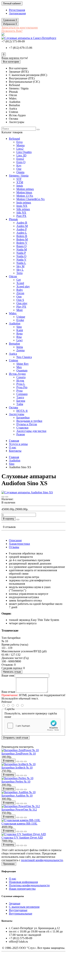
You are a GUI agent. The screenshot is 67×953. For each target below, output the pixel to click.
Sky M (20, 266)
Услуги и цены (18, 444)
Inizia (19, 347)
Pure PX (21, 215)
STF (19, 179)
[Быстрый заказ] (17, 519)
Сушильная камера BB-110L (19, 823)
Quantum (21, 370)
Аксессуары (16, 414)
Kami (19, 330)
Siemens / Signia (18, 175)
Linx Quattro (24, 152)
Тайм (19, 404)
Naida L (21, 263)
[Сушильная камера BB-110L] (20, 820)
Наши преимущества (22, 888)
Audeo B (21, 222)
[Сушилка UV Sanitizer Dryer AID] (23, 834)
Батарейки (23, 417)
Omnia (20, 172)
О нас (12, 447)
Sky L (20, 269)
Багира (20, 400)
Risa (19, 336)
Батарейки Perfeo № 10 (15, 781)
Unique (20, 316)
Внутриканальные (20, 913)
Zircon (20, 293)
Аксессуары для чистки (31, 431)
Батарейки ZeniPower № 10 (18, 753)
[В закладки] (2, 496)
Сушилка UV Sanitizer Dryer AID (22, 837)
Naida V (21, 259)
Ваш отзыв (8, 691)
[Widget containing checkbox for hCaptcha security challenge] (32, 726)
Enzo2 (20, 158)
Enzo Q (20, 162)
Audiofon (14, 323)
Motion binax (24, 192)
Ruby (19, 289)
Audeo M (22, 226)
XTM (19, 182)
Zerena (20, 350)
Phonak (13, 219)
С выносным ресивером (24, 906)
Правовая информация (23, 882)
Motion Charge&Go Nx (30, 199)
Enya (19, 142)
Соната (20, 377)
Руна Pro (21, 387)
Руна (19, 390)
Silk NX (21, 212)
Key (18, 165)
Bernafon (14, 343)
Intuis (19, 185)
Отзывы (14, 547)
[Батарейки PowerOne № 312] (20, 806)
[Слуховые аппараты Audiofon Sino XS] (27, 492)
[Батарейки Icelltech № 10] (18, 764)
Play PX (21, 306)
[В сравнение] (6, 496)
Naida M (21, 249)
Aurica (13, 353)
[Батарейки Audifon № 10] (18, 792)
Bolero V (21, 242)
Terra (19, 273)
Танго (20, 397)
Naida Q (21, 256)
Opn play (21, 303)
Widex (13, 313)
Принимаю (9, 863)
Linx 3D (21, 155)
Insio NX (21, 205)
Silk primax (23, 209)
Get (18, 279)
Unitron (13, 360)
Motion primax (25, 189)
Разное (20, 434)
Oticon (13, 276)
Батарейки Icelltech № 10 (17, 767)
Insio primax (23, 202)
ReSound (14, 138)
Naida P (21, 252)
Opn (19, 296)
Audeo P (21, 229)
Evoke (20, 320)
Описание (15, 540)
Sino (19, 326)
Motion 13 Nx (24, 195)
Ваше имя (7, 675)
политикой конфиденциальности (42, 860)
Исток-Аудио (17, 373)
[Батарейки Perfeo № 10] (17, 778)
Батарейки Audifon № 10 (17, 795)
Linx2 (19, 148)
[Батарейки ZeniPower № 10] (20, 750)
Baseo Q (21, 246)
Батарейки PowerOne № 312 (19, 809)
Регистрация (17, 10)
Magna (20, 145)
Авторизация (17, 13)
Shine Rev (22, 363)
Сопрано (22, 394)
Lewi (19, 340)
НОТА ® (22, 410)
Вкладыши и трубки (29, 420)
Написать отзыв (12, 671)
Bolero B (21, 236)
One (18, 168)
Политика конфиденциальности (29, 885)
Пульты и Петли (26, 424)
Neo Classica (24, 357)
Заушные (14, 903)
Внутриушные (18, 910)
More (19, 310)
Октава (13, 407)
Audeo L (21, 232)
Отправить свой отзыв (15, 737)
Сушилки (22, 427)
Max (19, 367)
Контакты (15, 450)
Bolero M (22, 239)
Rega (19, 333)
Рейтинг (6, 701)
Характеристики (19, 543)
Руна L (20, 383)
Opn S (20, 299)
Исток (20, 380)
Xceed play (23, 286)
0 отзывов (9, 526)
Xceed (20, 283)
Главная (14, 440)
